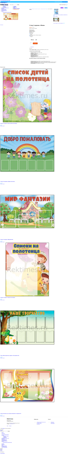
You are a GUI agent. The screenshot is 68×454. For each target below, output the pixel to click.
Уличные (4, 6)
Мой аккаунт (53, 423)
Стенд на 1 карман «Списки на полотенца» (7, 297)
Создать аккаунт (2, 453)
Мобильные (5, 437)
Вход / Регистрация (4, 447)
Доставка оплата (39, 423)
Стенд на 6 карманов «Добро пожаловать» (7, 181)
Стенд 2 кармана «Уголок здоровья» (58, 23)
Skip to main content (7, 0)
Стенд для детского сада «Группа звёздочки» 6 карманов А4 (10, 413)
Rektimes (3, 428)
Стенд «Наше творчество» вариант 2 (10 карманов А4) (9, 355)
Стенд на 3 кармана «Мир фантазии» (6, 239)
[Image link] (10, 419)
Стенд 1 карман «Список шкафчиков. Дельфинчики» (60, 14)
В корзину (35, 43)
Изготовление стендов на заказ (7, 12)
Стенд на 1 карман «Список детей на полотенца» (8, 123)
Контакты (38, 424)
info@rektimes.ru (65, 1)
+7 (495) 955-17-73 (3, 2)
